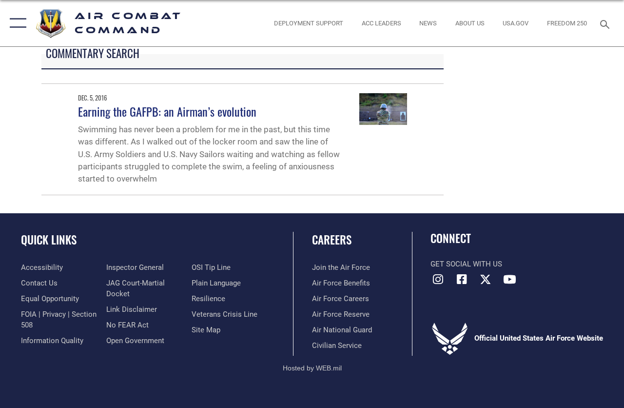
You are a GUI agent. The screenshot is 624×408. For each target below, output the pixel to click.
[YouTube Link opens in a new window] (509, 279)
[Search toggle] (606, 23)
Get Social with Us (466, 264)
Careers (331, 240)
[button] (16, 23)
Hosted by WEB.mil (312, 368)
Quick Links (49, 240)
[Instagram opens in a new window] (437, 279)
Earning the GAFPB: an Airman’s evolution (167, 111)
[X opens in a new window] (485, 279)
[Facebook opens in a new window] (461, 279)
